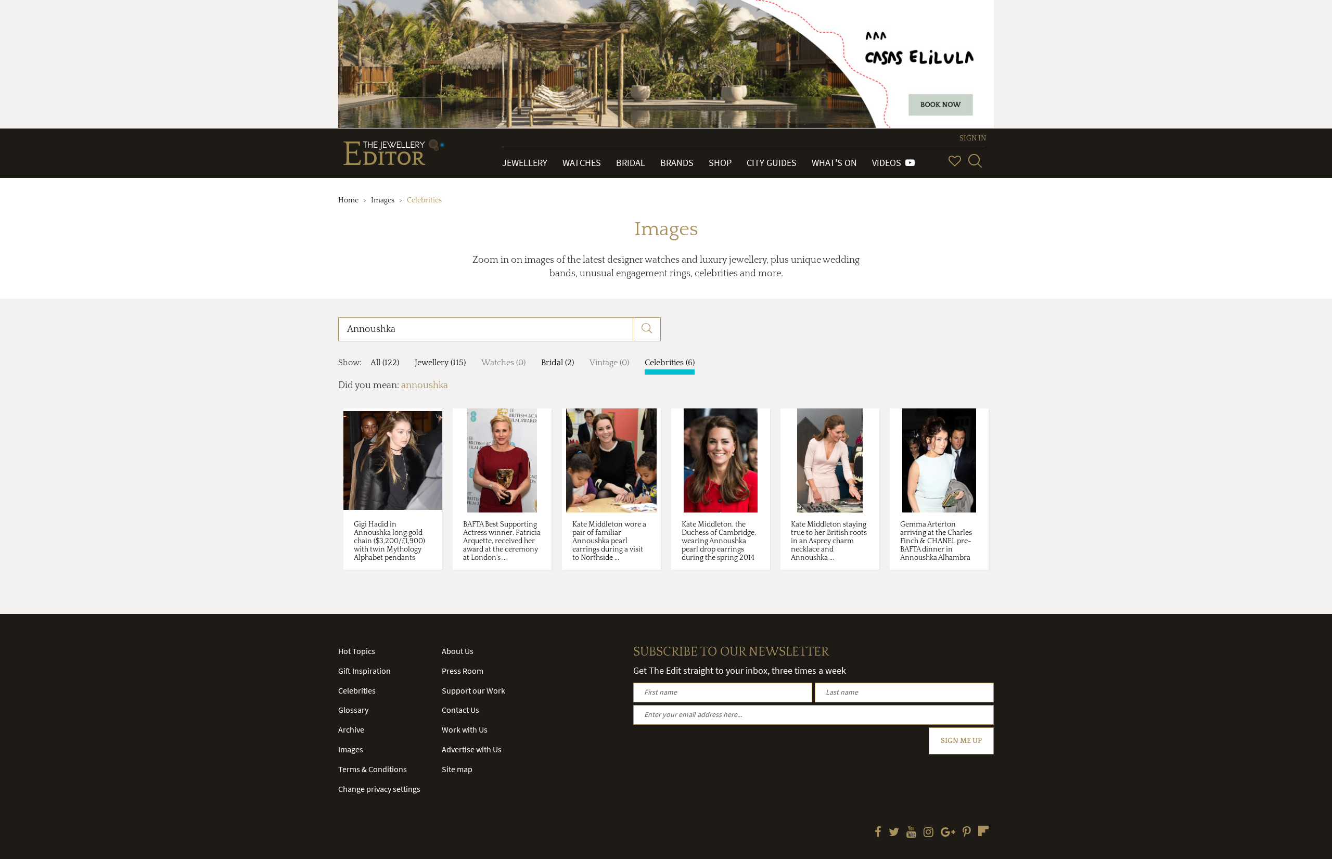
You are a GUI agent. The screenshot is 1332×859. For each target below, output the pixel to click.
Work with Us (465, 729)
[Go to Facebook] (878, 833)
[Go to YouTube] (911, 833)
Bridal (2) (557, 362)
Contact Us (460, 709)
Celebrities (357, 690)
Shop (720, 163)
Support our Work (473, 690)
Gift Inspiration (364, 670)
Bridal (630, 163)
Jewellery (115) (440, 362)
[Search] (975, 161)
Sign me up (961, 741)
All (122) (384, 362)
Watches (581, 163)
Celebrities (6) (670, 362)
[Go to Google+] (948, 833)
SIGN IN (972, 138)
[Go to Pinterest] (967, 833)
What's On (834, 163)
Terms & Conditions (372, 769)
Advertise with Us (472, 749)
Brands (677, 163)
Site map (457, 769)
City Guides (772, 163)
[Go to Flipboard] (983, 831)
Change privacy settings (379, 789)
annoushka (424, 385)
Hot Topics (356, 651)
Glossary (353, 709)
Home (348, 200)
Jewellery (524, 163)
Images (382, 200)
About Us (457, 651)
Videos (888, 163)
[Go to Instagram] (928, 833)
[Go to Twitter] (894, 833)
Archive (351, 729)
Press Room (462, 670)
